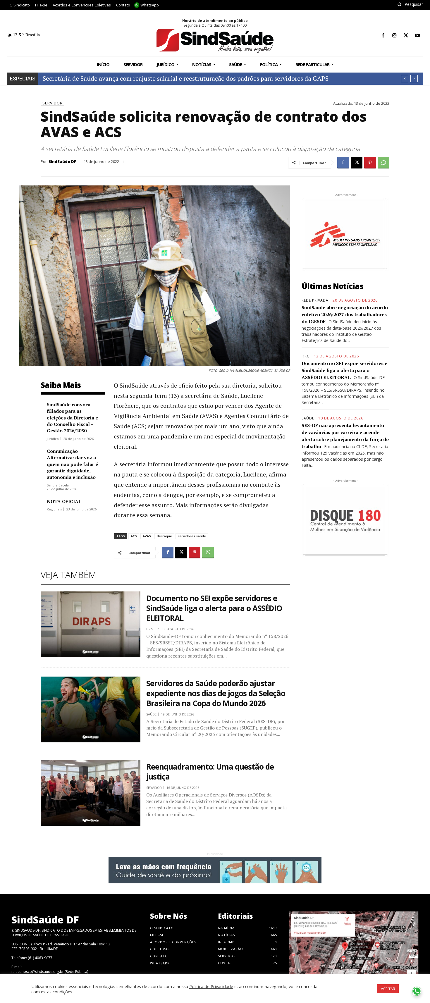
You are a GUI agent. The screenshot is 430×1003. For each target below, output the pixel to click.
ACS (134, 536)
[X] (406, 36)
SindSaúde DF (62, 162)
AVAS (147, 536)
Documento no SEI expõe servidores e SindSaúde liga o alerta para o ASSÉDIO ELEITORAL (214, 608)
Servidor (52, 103)
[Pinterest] (370, 162)
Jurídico (53, 438)
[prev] (404, 78)
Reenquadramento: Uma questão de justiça (210, 771)
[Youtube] (417, 36)
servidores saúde (192, 536)
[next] (414, 78)
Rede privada (315, 300)
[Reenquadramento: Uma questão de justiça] (90, 793)
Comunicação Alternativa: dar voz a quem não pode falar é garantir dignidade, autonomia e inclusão (72, 464)
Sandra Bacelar (58, 485)
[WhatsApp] (383, 162)
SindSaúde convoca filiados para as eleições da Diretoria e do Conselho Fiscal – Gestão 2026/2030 (72, 417)
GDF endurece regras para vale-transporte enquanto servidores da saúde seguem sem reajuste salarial (184, 78)
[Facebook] (383, 36)
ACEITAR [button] (388, 988)
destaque (164, 536)
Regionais (54, 509)
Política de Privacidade (211, 986)
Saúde (151, 714)
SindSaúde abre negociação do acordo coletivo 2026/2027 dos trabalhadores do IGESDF (345, 314)
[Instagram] (394, 36)
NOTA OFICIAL (64, 501)
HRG (149, 629)
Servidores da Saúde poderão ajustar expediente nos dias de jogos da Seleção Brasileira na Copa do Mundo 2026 (215, 693)
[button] (410, 4)
